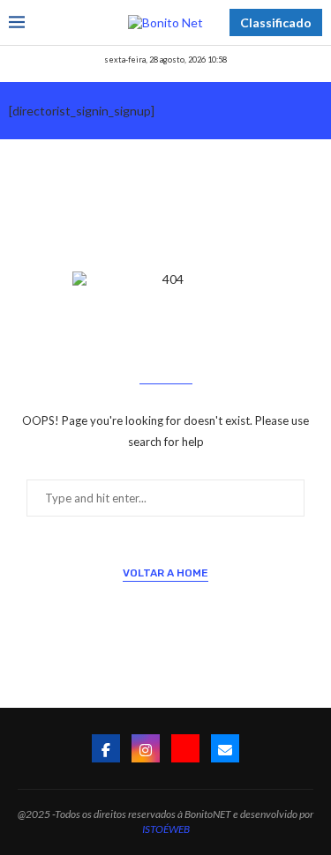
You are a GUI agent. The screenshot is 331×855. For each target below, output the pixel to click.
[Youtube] (185, 748)
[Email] (225, 748)
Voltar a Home (165, 573)
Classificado (276, 22)
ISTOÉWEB (166, 829)
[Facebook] (106, 748)
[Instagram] (146, 748)
